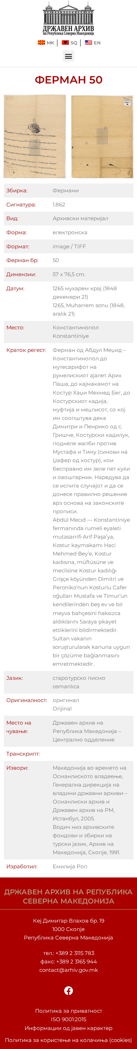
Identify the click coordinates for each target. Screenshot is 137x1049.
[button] (68, 56)
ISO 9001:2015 (68, 1019)
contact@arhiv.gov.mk (68, 970)
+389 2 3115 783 (75, 953)
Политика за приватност (68, 1011)
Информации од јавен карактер (68, 1028)
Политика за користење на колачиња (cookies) (68, 1040)
